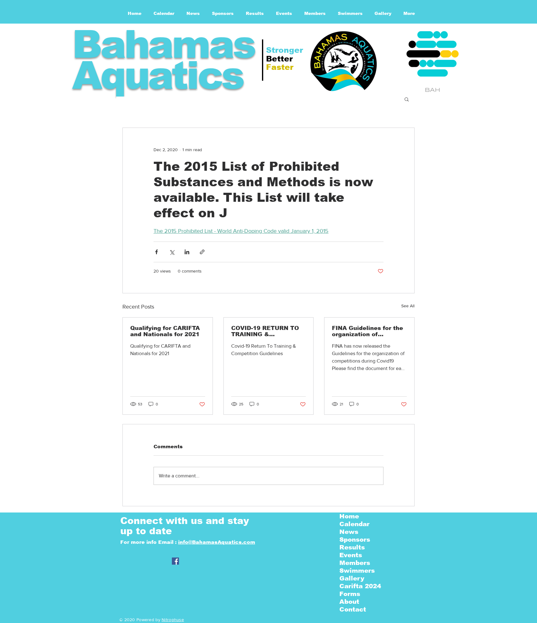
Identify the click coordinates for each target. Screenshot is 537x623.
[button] (407, 99)
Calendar (354, 524)
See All (408, 305)
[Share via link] (202, 252)
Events (350, 555)
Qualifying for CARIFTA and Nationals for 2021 (165, 331)
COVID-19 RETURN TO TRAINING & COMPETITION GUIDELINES (265, 331)
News (348, 531)
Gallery (351, 578)
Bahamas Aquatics (163, 60)
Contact (352, 609)
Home (349, 516)
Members (354, 562)
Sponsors (354, 539)
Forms (349, 593)
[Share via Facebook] (156, 252)
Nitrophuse (173, 619)
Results (352, 547)
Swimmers (357, 570)
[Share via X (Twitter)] (172, 252)
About (349, 601)
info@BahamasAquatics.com (216, 542)
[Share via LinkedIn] (187, 252)
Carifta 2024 (360, 586)
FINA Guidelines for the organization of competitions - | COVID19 (367, 331)
